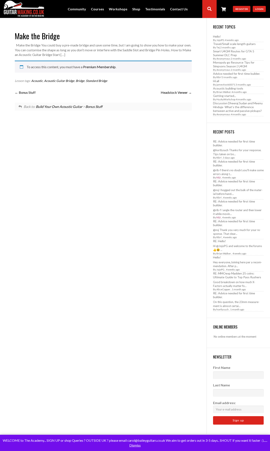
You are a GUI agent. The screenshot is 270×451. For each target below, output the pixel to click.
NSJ (218, 177)
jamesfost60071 (225, 84)
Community (77, 9)
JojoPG (220, 40)
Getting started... (224, 96)
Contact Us (179, 9)
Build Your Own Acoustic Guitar (59, 107)
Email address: (224, 403)
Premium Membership (99, 67)
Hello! (217, 36)
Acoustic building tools (228, 88)
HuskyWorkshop (225, 99)
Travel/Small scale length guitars (234, 44)
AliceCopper (223, 289)
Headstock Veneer (174, 92)
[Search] (209, 9)
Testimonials (155, 9)
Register (241, 9)
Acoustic (37, 81)
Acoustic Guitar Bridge (59, 81)
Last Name (221, 385)
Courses (97, 9)
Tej (218, 47)
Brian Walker (223, 92)
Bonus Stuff (27, 92)
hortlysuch (222, 309)
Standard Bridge (96, 81)
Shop (136, 9)
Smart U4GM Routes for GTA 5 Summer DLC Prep (233, 53)
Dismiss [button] (135, 445)
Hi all (216, 81)
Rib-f (218, 77)
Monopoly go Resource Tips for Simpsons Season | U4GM (233, 64)
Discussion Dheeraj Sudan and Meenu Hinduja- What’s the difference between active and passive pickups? (238, 107)
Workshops (118, 9)
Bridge (80, 81)
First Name (221, 367)
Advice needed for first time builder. (236, 73)
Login (259, 9)
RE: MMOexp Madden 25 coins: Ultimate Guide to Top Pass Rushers (237, 275)
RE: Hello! (219, 241)
